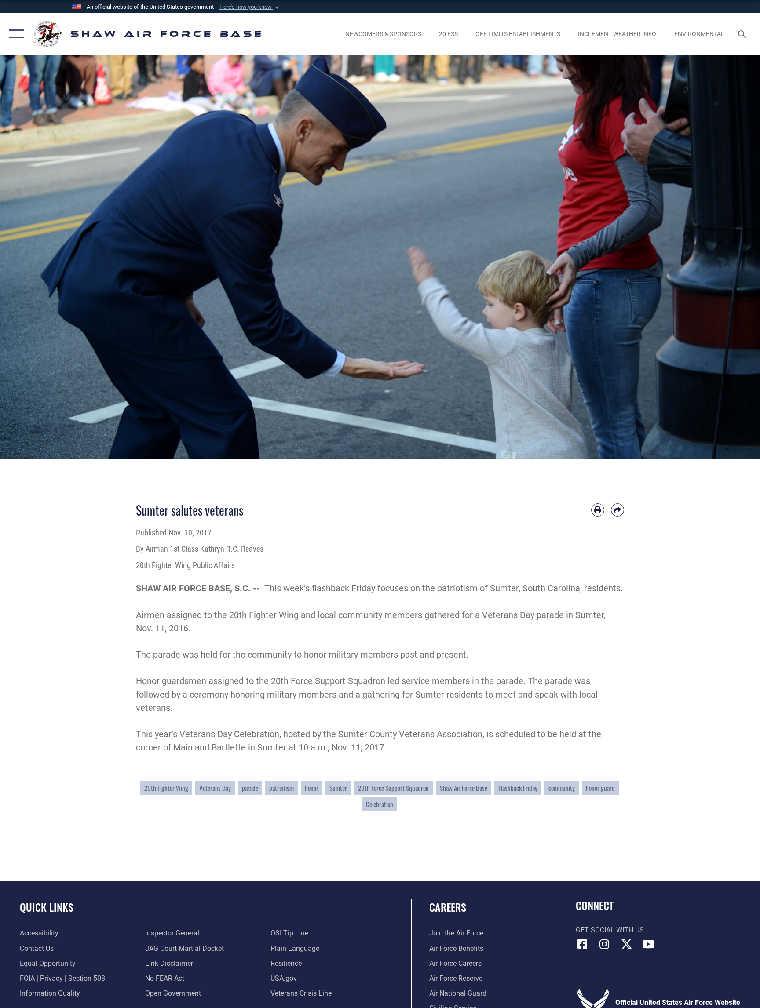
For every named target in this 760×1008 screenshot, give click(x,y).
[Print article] (597, 510)
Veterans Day (215, 788)
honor (311, 788)
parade (250, 788)
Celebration (379, 804)
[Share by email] (617, 510)
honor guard (600, 788)
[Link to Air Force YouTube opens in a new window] (648, 944)
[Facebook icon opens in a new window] (582, 944)
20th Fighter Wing (166, 788)
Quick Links (46, 907)
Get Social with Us (610, 930)
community (561, 788)
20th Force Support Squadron (393, 788)
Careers (447, 907)
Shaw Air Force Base (463, 788)
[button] (250, 7)
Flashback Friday (517, 788)
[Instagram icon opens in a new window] (604, 944)
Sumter (338, 788)
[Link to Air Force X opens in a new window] (626, 944)
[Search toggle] (743, 34)
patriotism (281, 788)
